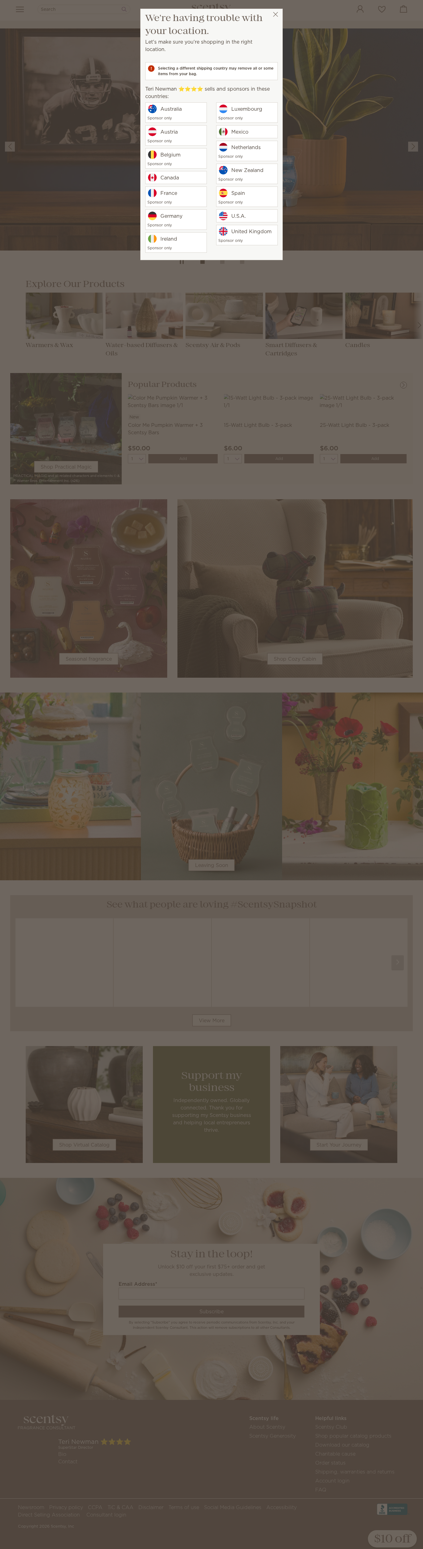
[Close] (275, 14)
